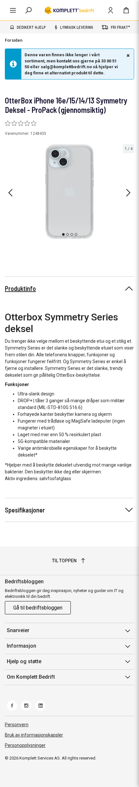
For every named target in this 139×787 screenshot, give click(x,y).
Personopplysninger (25, 745)
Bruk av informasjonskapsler (34, 735)
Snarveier (18, 630)
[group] (69, 191)
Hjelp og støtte (24, 661)
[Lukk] (127, 55)
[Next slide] (128, 193)
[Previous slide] (10, 193)
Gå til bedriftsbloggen (37, 608)
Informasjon (21, 646)
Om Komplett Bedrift (31, 677)
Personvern (16, 724)
